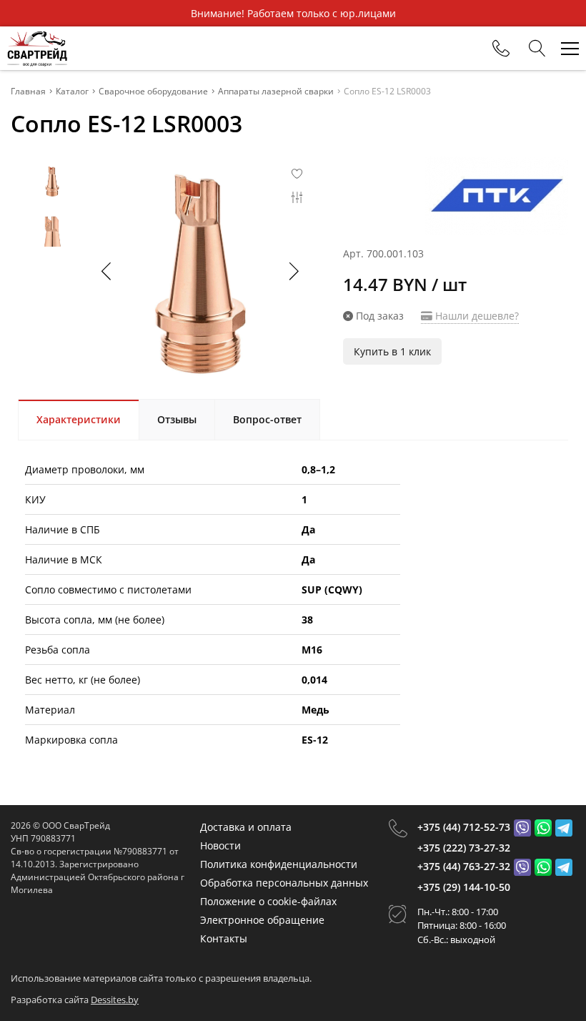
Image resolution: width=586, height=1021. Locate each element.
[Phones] (501, 48)
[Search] (537, 48)
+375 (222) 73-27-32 (463, 847)
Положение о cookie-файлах (268, 901)
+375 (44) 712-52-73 (463, 827)
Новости (220, 845)
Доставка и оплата (246, 827)
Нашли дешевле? (475, 315)
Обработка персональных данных (284, 882)
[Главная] (37, 48)
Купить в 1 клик (392, 351)
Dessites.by (115, 999)
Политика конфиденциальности (278, 864)
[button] (293, 271)
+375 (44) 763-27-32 (463, 866)
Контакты (223, 938)
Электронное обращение (262, 920)
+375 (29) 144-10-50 (463, 887)
